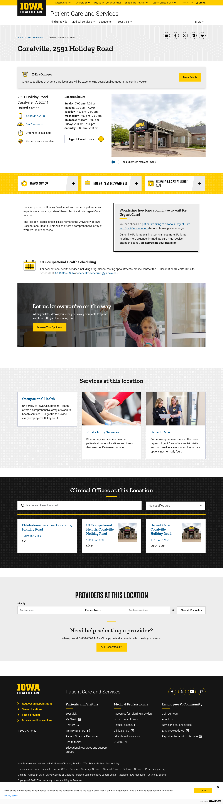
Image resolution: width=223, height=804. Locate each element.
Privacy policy (11, 795)
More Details (190, 77)
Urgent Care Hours (81, 139)
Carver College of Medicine (60, 774)
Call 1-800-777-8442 (112, 647)
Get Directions (34, 124)
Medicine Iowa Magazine (132, 774)
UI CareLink (120, 741)
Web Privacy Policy (93, 763)
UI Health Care (36, 774)
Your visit (71, 713)
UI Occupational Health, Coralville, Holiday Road (100, 529)
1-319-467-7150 (35, 116)
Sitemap (21, 774)
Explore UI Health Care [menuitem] (162, 3)
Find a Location (35, 37)
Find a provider (31, 714)
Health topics (73, 742)
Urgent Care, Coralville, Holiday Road (160, 529)
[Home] (31, 8)
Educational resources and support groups (86, 749)
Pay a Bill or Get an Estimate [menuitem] (107, 3)
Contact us (72, 725)
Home (20, 37)
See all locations (32, 709)
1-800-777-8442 (26, 730)
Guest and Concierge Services (85, 769)
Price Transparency (155, 769)
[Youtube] (192, 691)
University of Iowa (157, 774)
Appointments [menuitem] (62, 3)
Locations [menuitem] (105, 21)
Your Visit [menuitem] (123, 21)
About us (167, 719)
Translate (184, 2)
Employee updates (173, 730)
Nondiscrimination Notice (31, 763)
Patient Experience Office (54, 769)
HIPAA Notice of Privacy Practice (64, 763)
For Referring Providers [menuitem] (134, 3)
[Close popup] (218, 787)
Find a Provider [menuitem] (59, 21)
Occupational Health (38, 398)
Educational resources (127, 736)
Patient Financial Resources (82, 736)
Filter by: (21, 603)
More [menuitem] (198, 21)
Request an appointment (37, 703)
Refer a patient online (126, 719)
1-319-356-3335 (64, 273)
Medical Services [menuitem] (81, 21)
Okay (203, 790)
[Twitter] (182, 691)
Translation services (28, 769)
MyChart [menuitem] (80, 3)
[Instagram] (202, 691)
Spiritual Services (112, 769)
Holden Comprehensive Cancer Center (96, 774)
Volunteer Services (133, 769)
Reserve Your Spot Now (49, 327)
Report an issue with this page (180, 736)
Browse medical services (37, 720)
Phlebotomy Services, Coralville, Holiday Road (47, 527)
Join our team (170, 713)
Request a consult (124, 724)
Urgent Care (160, 432)
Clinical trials (122, 730)
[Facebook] (172, 691)
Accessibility (112, 763)
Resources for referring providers (133, 713)
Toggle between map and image (138, 161)
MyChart (71, 719)
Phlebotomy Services (102, 432)
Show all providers (191, 610)
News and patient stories (177, 724)
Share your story (76, 730)
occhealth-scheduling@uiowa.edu (97, 273)
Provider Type (92, 610)
